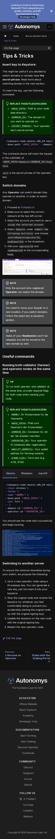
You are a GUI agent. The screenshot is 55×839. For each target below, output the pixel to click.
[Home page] (5, 36)
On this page (11, 48)
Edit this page (14, 638)
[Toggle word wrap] (43, 140)
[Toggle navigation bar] (4, 26)
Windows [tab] (26, 473)
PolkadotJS (27, 207)
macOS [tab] (42, 473)
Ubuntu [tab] (10, 473)
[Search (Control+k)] (50, 27)
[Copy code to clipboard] (48, 140)
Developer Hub (27, 17)
